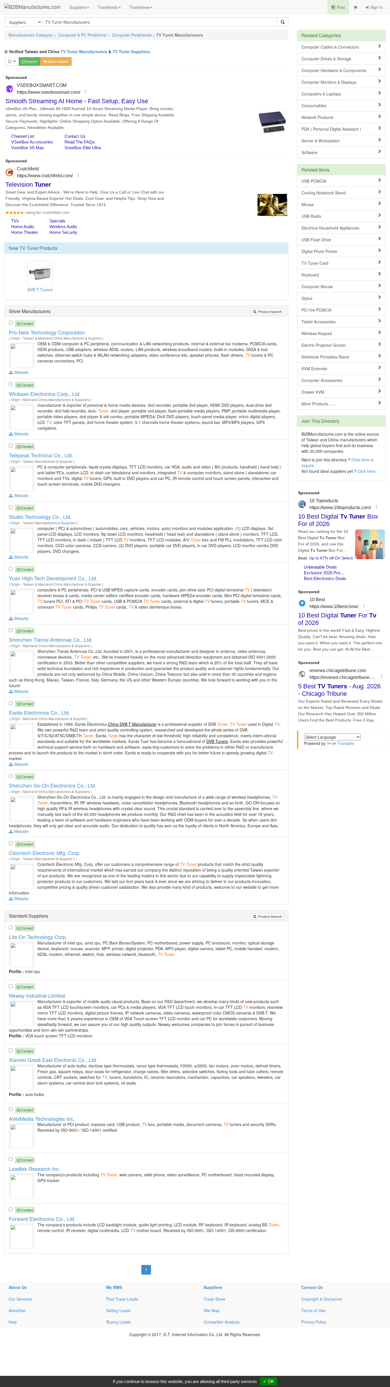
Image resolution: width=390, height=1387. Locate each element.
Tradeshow (139, 7)
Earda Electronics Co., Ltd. (39, 712)
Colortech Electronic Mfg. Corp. (45, 852)
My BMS (114, 1287)
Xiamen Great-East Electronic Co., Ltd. (53, 1059)
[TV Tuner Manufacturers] (22, 354)
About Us (18, 1287)
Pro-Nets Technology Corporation (47, 332)
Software (309, 152)
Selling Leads (118, 1310)
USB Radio (311, 216)
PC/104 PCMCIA (316, 310)
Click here (366, 471)
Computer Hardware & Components (333, 70)
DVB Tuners (217, 741)
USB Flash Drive (316, 239)
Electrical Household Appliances (330, 228)
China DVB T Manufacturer (132, 724)
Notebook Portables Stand (325, 357)
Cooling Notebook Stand (323, 193)
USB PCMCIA (313, 181)
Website (21, 372)
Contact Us (312, 1287)
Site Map (212, 1310)
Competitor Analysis (222, 1322)
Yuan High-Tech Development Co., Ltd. (53, 578)
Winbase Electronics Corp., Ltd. (45, 393)
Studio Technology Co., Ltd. (40, 516)
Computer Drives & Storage (326, 58)
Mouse (307, 204)
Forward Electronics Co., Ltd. (42, 1218)
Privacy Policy (313, 1322)
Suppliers (77, 7)
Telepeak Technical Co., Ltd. (41, 455)
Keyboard (310, 275)
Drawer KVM (312, 392)
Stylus (306, 298)
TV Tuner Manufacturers (84, 51)
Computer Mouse (317, 286)
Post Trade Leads (122, 1299)
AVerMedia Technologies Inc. (42, 1118)
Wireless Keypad (316, 333)
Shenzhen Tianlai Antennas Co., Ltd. (51, 639)
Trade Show (214, 1299)
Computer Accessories (321, 380)
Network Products (317, 117)
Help (13, 1322)
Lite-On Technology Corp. (38, 936)
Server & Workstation (320, 141)
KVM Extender (314, 368)
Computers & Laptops (321, 94)
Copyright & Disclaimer (321, 1299)
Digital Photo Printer (319, 251)
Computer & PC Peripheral (82, 35)
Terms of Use (313, 1310)
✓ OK (268, 1381)
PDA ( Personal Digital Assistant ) (331, 129)
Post (340, 7)
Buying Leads (118, 1322)
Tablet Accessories (318, 321)
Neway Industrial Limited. (37, 995)
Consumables (313, 105)
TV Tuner (28, 248)
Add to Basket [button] (57, 61)
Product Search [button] (269, 311)
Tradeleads (108, 7)
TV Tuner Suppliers (131, 51)
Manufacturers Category (31, 35)
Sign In (376, 7)
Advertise (17, 1310)
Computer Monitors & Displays (328, 82)
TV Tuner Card (314, 263)
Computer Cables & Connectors (330, 47)
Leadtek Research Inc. (34, 1168)
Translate (345, 743)
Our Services (20, 1299)
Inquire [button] (31, 61)
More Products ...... (318, 403)
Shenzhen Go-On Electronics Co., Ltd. (52, 785)
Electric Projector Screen (323, 345)
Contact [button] (26, 323)
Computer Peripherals (132, 35)
